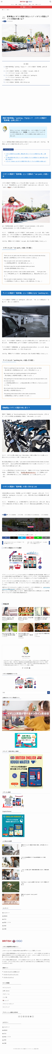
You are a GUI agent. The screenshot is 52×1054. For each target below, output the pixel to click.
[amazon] (27, 668)
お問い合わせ (6, 990)
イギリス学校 (20, 514)
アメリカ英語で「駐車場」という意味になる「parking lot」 (22, 75)
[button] (6, 538)
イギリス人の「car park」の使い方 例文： (18, 73)
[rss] (28, 1016)
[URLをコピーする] (46, 538)
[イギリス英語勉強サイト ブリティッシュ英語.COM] (26, 1)
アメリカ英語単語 (12, 514)
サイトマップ (6, 1007)
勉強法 (5, 916)
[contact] (29, 668)
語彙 (5, 21)
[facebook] (22, 668)
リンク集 (5, 997)
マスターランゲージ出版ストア (11, 971)
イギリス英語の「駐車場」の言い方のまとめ (18, 82)
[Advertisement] (26, 99)
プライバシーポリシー (8, 1003)
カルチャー (7, 912)
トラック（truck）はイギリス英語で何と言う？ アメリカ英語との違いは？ (26, 161)
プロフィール (6, 994)
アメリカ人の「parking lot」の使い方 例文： (19, 77)
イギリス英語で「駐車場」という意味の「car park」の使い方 (22, 71)
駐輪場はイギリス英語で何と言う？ (15, 79)
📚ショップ (6, 1000)
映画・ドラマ (7, 922)
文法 (5, 919)
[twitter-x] (24, 668)
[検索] (33, 1016)
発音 (5, 925)
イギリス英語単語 (44, 514)
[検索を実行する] (48, 692)
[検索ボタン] (50, 1)
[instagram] (26, 668)
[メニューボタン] (1, 1)
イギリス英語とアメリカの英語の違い (32, 514)
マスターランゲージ (9, 977)
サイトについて (7, 987)
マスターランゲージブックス (11, 974)
